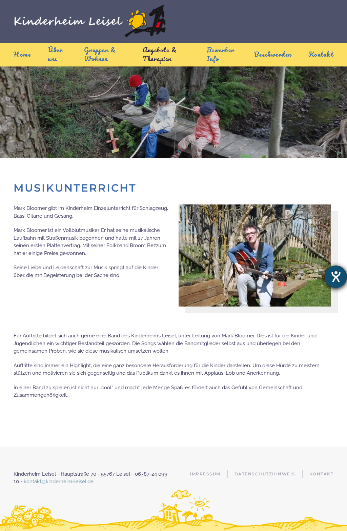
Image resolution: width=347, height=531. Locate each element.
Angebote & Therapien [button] (160, 54)
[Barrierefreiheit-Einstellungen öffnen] (336, 277)
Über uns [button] (55, 54)
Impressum (205, 473)
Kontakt (321, 54)
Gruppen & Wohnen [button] (100, 54)
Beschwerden (272, 54)
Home (22, 54)
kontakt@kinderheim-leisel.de (59, 481)
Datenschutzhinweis (264, 473)
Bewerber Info (220, 54)
